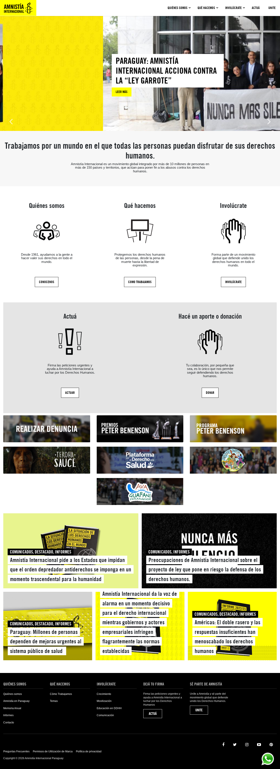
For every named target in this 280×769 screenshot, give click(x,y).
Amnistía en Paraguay (16, 701)
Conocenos (46, 282)
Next (269, 121)
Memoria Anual (12, 708)
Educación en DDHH (109, 708)
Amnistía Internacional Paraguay (18, 7)
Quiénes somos (177, 8)
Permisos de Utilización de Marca (53, 751)
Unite (272, 8)
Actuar (70, 393)
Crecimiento (104, 694)
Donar (210, 393)
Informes (8, 715)
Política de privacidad (89, 751)
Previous (11, 121)
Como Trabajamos (140, 282)
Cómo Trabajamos (61, 694)
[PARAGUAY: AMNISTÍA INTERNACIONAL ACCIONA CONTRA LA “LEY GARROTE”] (65, 75)
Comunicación (105, 715)
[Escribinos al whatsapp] (268, 758)
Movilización (104, 701)
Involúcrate (233, 8)
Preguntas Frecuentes (16, 751)
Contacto (8, 722)
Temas (54, 701)
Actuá (256, 8)
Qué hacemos (206, 8)
